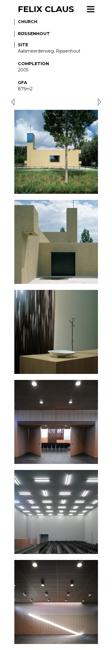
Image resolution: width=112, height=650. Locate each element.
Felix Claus (46, 9)
